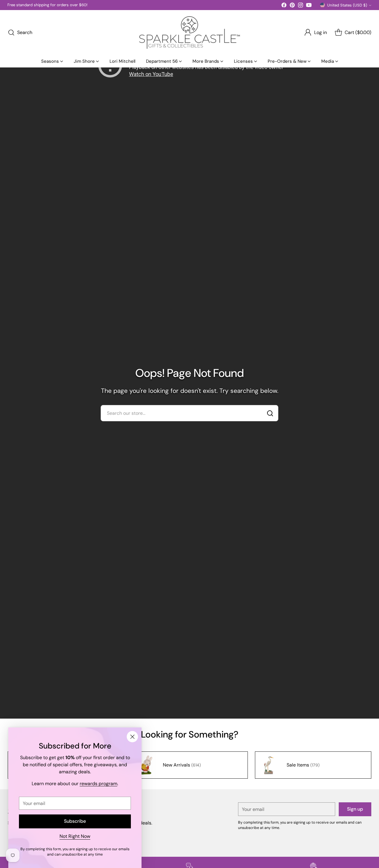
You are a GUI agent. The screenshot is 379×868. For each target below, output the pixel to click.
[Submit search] (270, 413)
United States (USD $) (347, 5)
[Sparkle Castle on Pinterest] (292, 6)
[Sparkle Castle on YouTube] (309, 6)
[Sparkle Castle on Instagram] (300, 6)
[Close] (132, 736)
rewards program (98, 783)
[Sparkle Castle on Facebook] (284, 6)
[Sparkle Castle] (189, 32)
